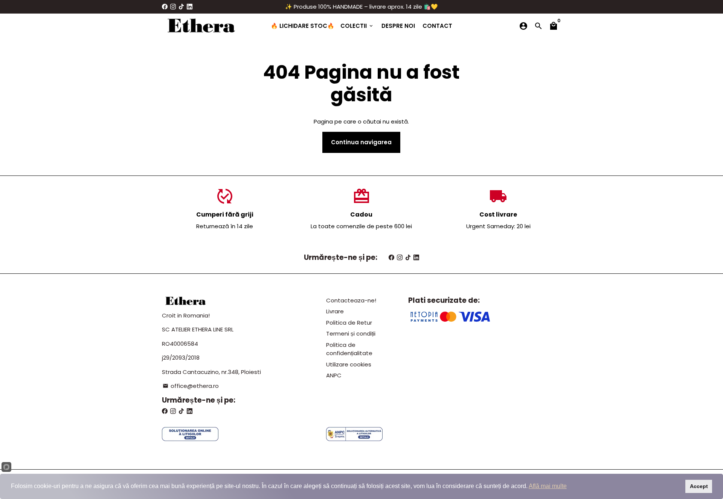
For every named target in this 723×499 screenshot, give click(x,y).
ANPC (334, 375)
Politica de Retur (349, 323)
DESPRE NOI (398, 26)
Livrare (335, 311)
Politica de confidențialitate (349, 349)
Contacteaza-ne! (351, 300)
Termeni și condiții (350, 333)
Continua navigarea (361, 142)
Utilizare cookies (348, 364)
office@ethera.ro (191, 386)
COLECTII (357, 26)
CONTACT (437, 26)
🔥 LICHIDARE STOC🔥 (302, 26)
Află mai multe (548, 486)
